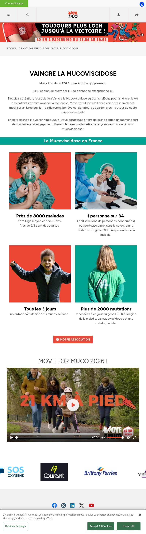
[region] (73, 521)
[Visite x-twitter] (81, 506)
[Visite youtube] (91, 506)
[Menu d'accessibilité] (142, 4)
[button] (9, 14)
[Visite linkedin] (72, 506)
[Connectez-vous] (118, 14)
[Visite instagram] (63, 506)
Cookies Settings (14, 3)
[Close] (140, 515)
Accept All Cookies (101, 526)
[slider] (53, 437)
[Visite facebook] (54, 506)
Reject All (128, 526)
